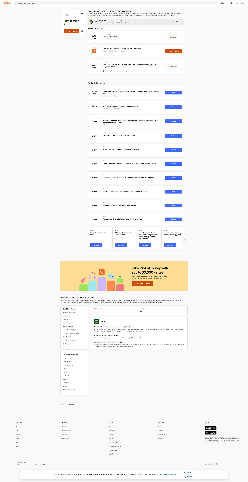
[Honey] (8, 3)
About (17, 427)
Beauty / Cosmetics (69, 389)
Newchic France (68, 323)
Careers (18, 435)
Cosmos (65, 319)
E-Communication (115, 446)
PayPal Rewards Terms (109, 51)
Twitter (160, 431)
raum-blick (66, 316)
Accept (189, 472)
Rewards (64, 435)
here (44, 464)
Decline (189, 476)
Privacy (111, 427)
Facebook (161, 427)
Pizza (64, 358)
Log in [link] (242, 3)
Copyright (112, 431)
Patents (111, 435)
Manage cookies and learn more (168, 474)
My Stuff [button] (222, 3)
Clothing (65, 379)
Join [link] (237, 3)
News (17, 438)
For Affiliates (66, 438)
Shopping (66, 375)
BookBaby (66, 344)
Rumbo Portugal (68, 326)
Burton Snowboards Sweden (71, 333)
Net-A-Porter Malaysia (70, 330)
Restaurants (67, 362)
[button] (212, 464)
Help (17, 431)
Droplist (64, 427)
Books (65, 386)
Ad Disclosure (113, 442)
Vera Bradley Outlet (69, 312)
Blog (17, 442)
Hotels (65, 369)
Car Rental (66, 382)
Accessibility (113, 450)
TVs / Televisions (68, 365)
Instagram (161, 435)
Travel (65, 372)
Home (62, 404)
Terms (111, 438)
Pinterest (161, 438)
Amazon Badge (66, 431)
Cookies (111, 454)
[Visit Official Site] (82, 31)
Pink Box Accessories (69, 340)
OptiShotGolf (67, 337)
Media (17, 446)
